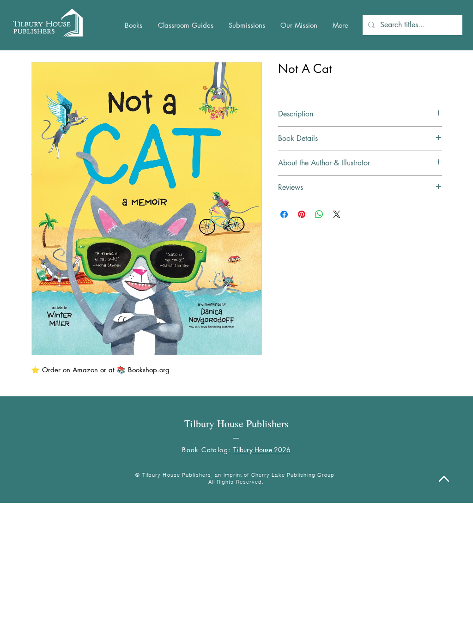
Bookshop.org (149, 369)
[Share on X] (336, 214)
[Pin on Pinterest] (301, 214)
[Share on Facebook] (284, 214)
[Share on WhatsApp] (319, 214)
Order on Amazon (70, 369)
